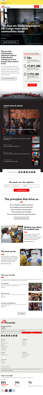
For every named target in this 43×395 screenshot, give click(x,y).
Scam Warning (3, 363)
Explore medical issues (29, 241)
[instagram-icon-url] (27, 172)
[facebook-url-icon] (19, 172)
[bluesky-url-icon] (22, 172)
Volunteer (23, 344)
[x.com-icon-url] (24, 172)
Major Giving (3, 345)
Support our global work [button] (10, 42)
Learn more (3, 3)
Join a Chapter (24, 345)
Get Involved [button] (21, 313)
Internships (23, 357)
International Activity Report (35, 81)
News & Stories (3, 353)
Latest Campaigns (24, 340)
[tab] (26, 53)
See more (5, 107)
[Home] (11, 6)
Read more (3, 38)
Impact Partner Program (4, 346)
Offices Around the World (4, 354)
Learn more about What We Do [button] (8, 78)
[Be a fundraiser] (21, 287)
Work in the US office (25, 353)
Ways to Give (3, 344)
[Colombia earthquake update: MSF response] (21, 147)
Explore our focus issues (6, 263)
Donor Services (3, 340)
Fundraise (23, 341)
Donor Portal (3, 341)
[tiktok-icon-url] (34, 172)
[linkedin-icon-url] (32, 172)
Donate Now (32, 85)
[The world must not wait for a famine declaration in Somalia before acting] (21, 155)
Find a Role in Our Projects (26, 354)
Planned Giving (3, 347)
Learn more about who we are (21, 218)
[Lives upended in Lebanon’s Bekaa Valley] (21, 163)
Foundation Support (4, 348)
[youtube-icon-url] (29, 172)
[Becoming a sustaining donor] (21, 306)
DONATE (36, 6)
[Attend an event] (21, 297)
